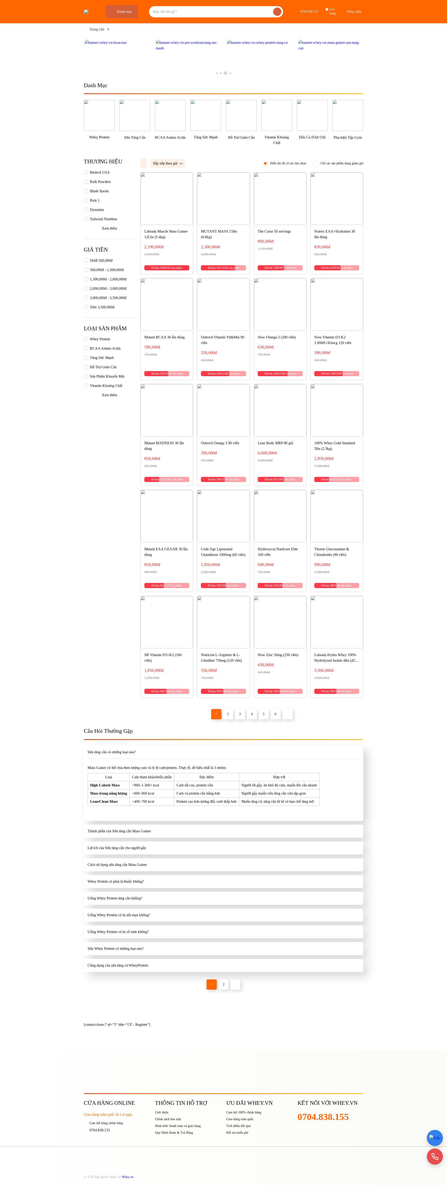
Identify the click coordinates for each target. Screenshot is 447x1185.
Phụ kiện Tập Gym (348, 137)
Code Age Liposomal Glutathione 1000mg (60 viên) (223, 552)
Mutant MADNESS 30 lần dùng (164, 446)
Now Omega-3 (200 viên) (277, 337)
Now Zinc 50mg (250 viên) (278, 655)
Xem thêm (109, 228)
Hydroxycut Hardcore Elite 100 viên (278, 552)
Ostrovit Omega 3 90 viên (220, 443)
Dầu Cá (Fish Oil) (312, 137)
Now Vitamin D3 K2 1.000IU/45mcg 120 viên (332, 340)
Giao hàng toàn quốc (240, 1119)
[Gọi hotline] (435, 1156)
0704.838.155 (99, 1130)
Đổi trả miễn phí (237, 1132)
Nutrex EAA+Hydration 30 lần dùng (334, 234)
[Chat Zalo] (435, 1138)
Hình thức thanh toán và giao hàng (178, 1126)
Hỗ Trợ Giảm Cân (241, 137)
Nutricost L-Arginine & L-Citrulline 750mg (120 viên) (221, 657)
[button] (217, 73)
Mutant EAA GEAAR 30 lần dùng (166, 552)
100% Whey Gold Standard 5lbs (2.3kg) (334, 446)
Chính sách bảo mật (168, 1119)
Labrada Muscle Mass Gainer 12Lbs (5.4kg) (166, 234)
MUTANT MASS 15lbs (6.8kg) (219, 234)
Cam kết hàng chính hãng (106, 1123)
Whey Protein (99, 137)
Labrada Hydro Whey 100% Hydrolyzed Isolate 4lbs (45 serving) (335, 658)
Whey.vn (127, 1177)
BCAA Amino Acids (170, 137)
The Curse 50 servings (274, 231)
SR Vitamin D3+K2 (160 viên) (163, 657)
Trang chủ (96, 29)
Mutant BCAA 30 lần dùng (164, 337)
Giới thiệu (161, 1112)
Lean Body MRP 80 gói (275, 443)
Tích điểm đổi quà (238, 1126)
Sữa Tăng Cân (135, 137)
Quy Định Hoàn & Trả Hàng (174, 1132)
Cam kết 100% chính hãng (243, 1112)
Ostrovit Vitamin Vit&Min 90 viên (222, 340)
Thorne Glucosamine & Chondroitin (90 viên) (331, 552)
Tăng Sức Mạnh (206, 137)
